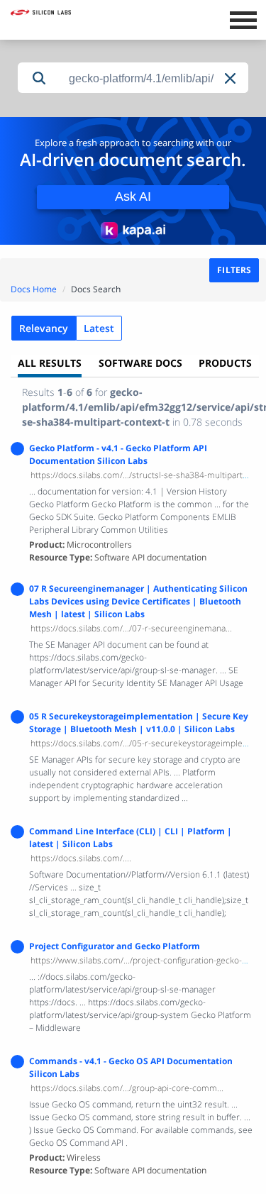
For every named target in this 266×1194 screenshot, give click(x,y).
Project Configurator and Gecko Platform (114, 946)
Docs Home (34, 289)
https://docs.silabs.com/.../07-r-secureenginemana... (131, 628)
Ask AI (133, 196)
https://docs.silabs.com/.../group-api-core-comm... (127, 1088)
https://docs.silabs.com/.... (81, 858)
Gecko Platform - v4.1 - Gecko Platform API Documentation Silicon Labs (118, 454)
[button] (231, 78)
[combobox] (154, 78)
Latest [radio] (99, 328)
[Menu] (243, 18)
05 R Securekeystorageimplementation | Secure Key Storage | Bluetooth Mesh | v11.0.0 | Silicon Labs (138, 722)
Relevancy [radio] (43, 328)
